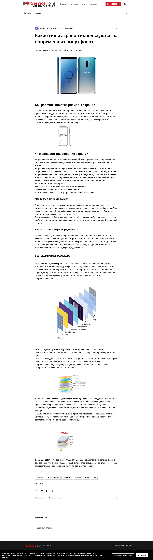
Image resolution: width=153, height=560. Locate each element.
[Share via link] (53, 491)
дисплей (56, 478)
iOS (48, 478)
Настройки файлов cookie (122, 555)
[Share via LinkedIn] (47, 491)
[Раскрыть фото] (65, 135)
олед (94, 478)
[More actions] (116, 28)
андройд (40, 478)
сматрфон (39, 13)
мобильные (67, 478)
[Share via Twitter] (42, 491)
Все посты (27, 13)
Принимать (142, 555)
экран (87, 478)
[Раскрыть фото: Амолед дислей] (65, 441)
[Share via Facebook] (36, 491)
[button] (126, 13)
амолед (78, 478)
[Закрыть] (150, 555)
